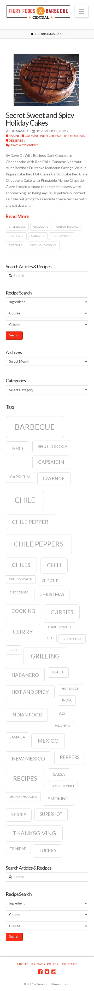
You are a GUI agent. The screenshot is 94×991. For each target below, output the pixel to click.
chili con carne (20, 579)
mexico (48, 740)
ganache (37, 235)
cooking (23, 611)
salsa (59, 774)
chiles (21, 565)
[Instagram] (53, 971)
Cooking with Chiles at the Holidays (54, 136)
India (67, 700)
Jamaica (17, 737)
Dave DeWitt (60, 627)
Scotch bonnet (63, 786)
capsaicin (51, 462)
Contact (69, 964)
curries (62, 612)
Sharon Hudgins (23, 797)
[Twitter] (47, 971)
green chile (72, 639)
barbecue (35, 426)
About (22, 964)
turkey (48, 850)
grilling (45, 656)
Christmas (51, 594)
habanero (25, 675)
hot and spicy (30, 692)
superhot (51, 814)
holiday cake (61, 235)
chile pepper (30, 522)
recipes (25, 778)
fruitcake (16, 235)
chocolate (40, 226)
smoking (58, 798)
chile (25, 500)
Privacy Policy (45, 964)
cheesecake (17, 226)
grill (13, 650)
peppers (69, 757)
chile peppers (38, 544)
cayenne (54, 478)
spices (18, 814)
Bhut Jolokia (52, 446)
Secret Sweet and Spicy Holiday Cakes (40, 119)
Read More (17, 216)
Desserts (15, 140)
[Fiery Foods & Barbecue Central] (38, 11)
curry (23, 631)
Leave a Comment (23, 145)
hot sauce (70, 688)
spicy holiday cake (43, 245)
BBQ (17, 448)
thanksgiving (34, 833)
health (58, 672)
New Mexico (28, 759)
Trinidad (18, 849)
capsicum (20, 477)
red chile (15, 245)
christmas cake (67, 226)
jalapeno (62, 725)
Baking (14, 136)
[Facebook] (40, 971)
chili (54, 565)
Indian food (26, 714)
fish (50, 638)
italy (60, 713)
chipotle (50, 580)
